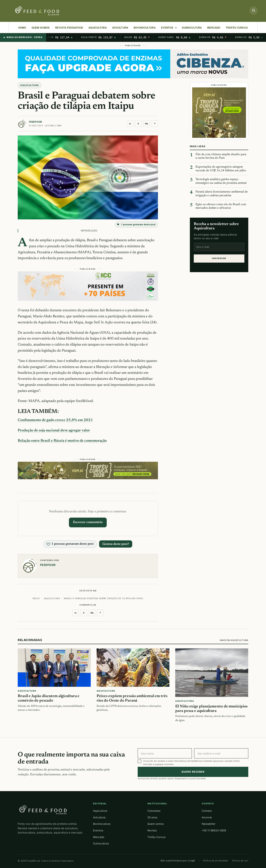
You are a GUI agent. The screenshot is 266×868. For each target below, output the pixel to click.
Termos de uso (240, 860)
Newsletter (208, 823)
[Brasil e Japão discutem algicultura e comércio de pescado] (54, 668)
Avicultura (120, 27)
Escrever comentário (88, 522)
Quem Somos (41, 27)
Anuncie (207, 817)
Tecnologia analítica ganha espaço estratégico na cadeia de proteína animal (221, 181)
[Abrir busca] (253, 10)
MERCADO (213, 27)
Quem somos (155, 823)
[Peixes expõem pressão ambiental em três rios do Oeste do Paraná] (133, 668)
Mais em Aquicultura (234, 640)
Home (22, 27)
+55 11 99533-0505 (214, 830)
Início (36, 598)
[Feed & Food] (37, 10)
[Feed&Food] (43, 809)
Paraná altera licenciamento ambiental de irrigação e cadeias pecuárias (222, 193)
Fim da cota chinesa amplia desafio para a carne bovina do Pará (221, 156)
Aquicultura (97, 27)
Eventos (98, 830)
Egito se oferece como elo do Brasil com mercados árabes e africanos (221, 206)
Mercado (98, 837)
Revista (152, 830)
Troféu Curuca (237, 27)
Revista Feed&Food (69, 27)
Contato (207, 810)
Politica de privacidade (215, 860)
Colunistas (153, 810)
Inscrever (219, 258)
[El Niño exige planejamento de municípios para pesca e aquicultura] (211, 673)
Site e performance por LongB (177, 860)
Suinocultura (192, 27)
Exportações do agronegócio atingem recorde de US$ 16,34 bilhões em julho (221, 168)
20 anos (152, 817)
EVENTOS (167, 27)
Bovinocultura (145, 27)
